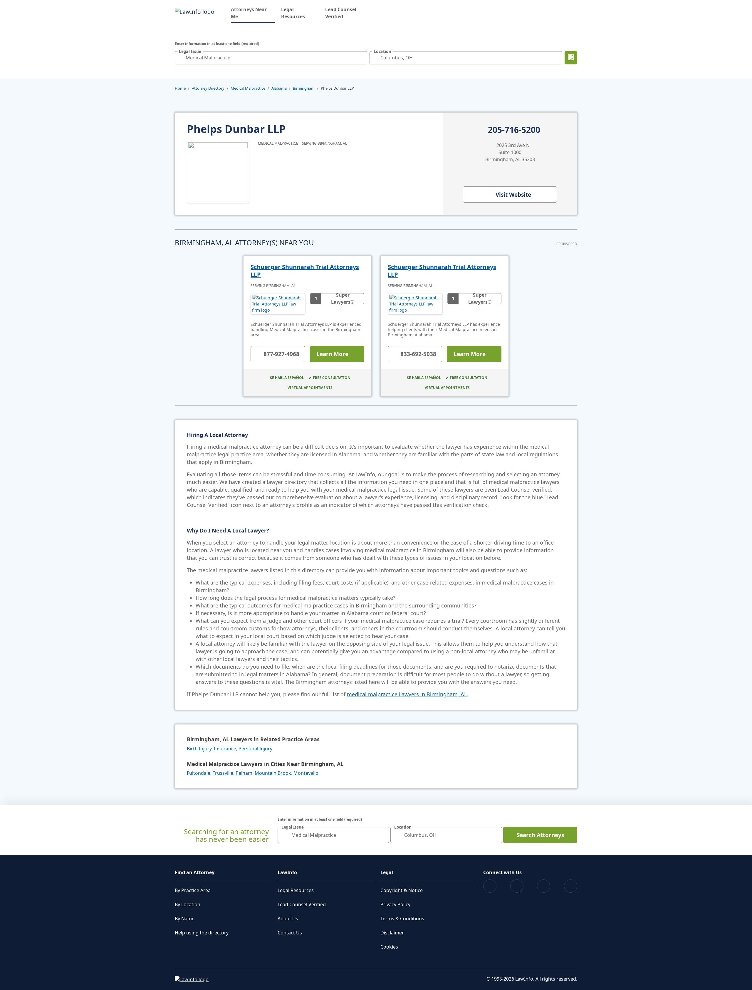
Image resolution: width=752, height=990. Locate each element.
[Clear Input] (361, 57)
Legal (386, 872)
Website (513, 194)
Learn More (332, 354)
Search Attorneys (540, 835)
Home (180, 88)
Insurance (225, 748)
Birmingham (304, 88)
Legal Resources (293, 13)
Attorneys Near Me (253, 13)
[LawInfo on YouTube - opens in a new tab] (543, 886)
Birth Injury (199, 748)
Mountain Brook (273, 773)
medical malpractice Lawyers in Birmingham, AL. (407, 694)
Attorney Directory (208, 88)
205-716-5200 (514, 130)
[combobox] (271, 57)
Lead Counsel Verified (340, 13)
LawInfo (287, 872)
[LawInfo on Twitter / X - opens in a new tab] (516, 886)
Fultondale (198, 773)
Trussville (223, 773)
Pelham (244, 773)
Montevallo (305, 773)
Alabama (279, 88)
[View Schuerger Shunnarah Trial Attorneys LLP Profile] (278, 304)
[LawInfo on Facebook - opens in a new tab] (489, 886)
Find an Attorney (194, 872)
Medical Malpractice (248, 88)
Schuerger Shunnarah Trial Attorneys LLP (305, 270)
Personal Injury (255, 748)
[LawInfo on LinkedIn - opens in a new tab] (570, 886)
